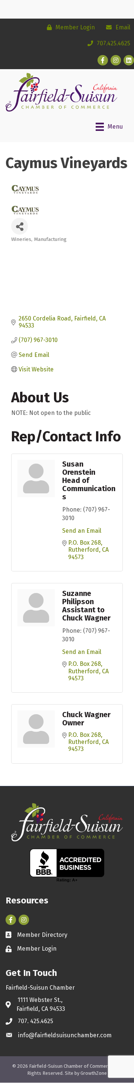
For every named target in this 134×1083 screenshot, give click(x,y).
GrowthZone (93, 1073)
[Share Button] (19, 226)
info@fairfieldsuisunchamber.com (65, 1035)
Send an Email (81, 530)
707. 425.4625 (35, 1021)
